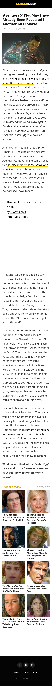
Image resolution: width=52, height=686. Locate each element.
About (35, 673)
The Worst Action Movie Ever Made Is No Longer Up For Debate (37, 554)
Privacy (17, 673)
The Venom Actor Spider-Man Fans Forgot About (11, 553)
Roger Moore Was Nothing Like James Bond (37, 589)
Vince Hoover (9, 29)
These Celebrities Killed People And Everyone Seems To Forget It (37, 518)
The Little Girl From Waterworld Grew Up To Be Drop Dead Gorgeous (13, 623)
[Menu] (4, 4)
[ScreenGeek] (26, 4)
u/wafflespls (18, 212)
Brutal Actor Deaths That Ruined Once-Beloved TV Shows (37, 622)
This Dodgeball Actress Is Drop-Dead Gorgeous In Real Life (13, 517)
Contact (26, 673)
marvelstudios (18, 217)
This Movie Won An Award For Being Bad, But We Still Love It (13, 589)
